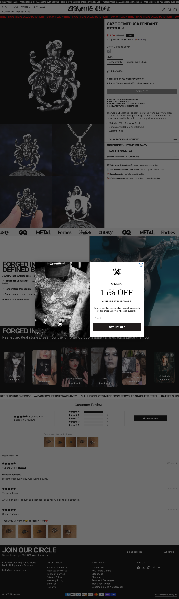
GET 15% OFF (117, 327)
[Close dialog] (141, 265)
